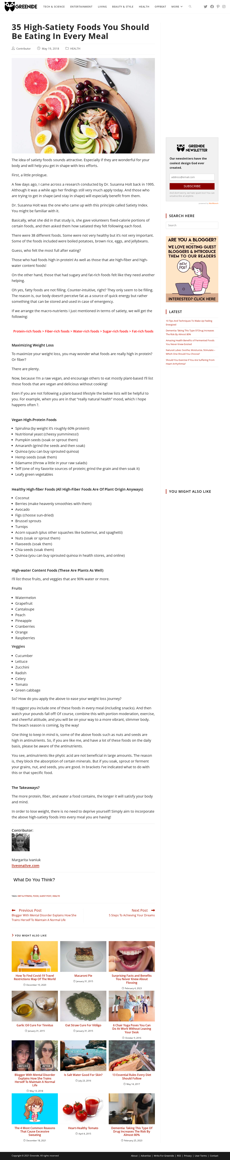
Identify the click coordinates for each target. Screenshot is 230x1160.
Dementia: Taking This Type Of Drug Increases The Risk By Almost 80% (131, 1131)
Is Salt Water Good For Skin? (83, 1075)
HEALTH (75, 48)
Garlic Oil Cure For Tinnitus (35, 1025)
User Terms (201, 1155)
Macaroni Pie (83, 975)
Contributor (23, 48)
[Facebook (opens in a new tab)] (212, 6)
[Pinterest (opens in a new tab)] (218, 6)
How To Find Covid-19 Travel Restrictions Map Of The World (35, 977)
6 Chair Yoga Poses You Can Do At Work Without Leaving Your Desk (131, 1029)
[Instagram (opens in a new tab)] (224, 6)
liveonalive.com (25, 865)
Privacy (188, 1155)
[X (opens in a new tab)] (205, 6)
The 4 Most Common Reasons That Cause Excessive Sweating (35, 1131)
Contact (214, 1155)
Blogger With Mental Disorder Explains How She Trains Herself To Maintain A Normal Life (35, 1080)
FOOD (36, 896)
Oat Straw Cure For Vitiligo (83, 1025)
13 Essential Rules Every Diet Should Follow (131, 1076)
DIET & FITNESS (25, 896)
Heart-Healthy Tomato (83, 1128)
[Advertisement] (192, 76)
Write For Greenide (164, 1155)
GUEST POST (45, 896)
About (134, 1155)
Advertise (146, 1155)
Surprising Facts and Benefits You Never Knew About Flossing (132, 979)
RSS (179, 1155)
